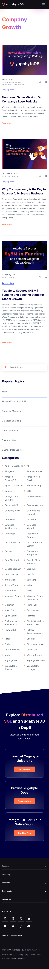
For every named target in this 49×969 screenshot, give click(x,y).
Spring (8, 644)
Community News (35, 505)
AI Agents (9, 471)
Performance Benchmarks (11, 623)
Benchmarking (34, 485)
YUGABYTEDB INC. (16, 950)
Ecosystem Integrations (33, 553)
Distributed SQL (12, 542)
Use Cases (32, 649)
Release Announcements (35, 632)
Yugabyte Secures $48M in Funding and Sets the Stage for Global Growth (23, 295)
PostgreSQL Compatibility (15, 401)
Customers (32, 519)
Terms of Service (8, 955)
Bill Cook (9, 277)
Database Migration (11, 411)
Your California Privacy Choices (13, 958)
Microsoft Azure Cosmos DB (35, 598)
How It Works (11, 574)
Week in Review (34, 655)
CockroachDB (11, 505)
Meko (4, 391)
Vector (8, 655)
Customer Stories (10, 440)
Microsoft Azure (13, 596)
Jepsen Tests (11, 585)
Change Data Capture (13, 450)
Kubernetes (10, 590)
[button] (44, 4)
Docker (8, 551)
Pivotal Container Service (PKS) (35, 623)
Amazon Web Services (33, 478)
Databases (10, 533)
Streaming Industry (36, 644)
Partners (31, 615)
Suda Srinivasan (13, 82)
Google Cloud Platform (34, 562)
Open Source (11, 615)
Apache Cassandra (14, 485)
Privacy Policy (23, 955)
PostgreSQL (10, 630)
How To (30, 574)
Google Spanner (13, 569)
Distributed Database (32, 535)
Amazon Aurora (34, 471)
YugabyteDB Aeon (36, 660)
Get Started (24, 769)
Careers (8, 491)
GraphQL (31, 569)
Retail (7, 638)
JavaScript (32, 579)
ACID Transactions (14, 466)
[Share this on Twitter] (40, 81)
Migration (9, 605)
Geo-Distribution (10, 430)
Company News (8, 90)
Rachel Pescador (15, 84)
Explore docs (24, 801)
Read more (6, 123)
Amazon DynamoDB (10, 478)
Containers (10, 519)
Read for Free (24, 833)
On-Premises (33, 610)
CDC (29, 491)
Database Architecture (11, 527)
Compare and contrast (33, 512)
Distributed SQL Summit (34, 544)
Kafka (29, 585)
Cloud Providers (35, 496)
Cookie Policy (36, 955)
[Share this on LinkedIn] (46, 81)
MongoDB (32, 605)
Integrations (10, 579)
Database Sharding (11, 420)
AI (28, 466)
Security (31, 638)
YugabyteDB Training (11, 668)
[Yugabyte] (13, 4)
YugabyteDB (11, 660)
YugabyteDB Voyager (33, 668)
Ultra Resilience (12, 649)
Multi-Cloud (10, 610)
